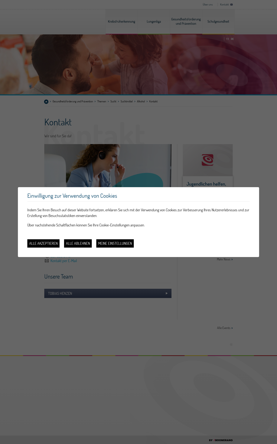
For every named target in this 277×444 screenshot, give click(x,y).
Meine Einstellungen (115, 243)
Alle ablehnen (78, 243)
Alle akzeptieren (43, 243)
